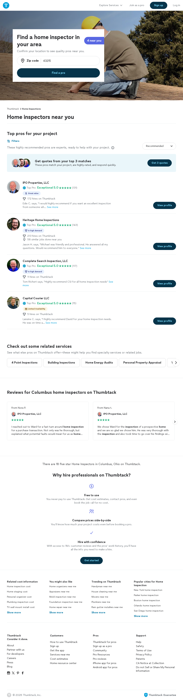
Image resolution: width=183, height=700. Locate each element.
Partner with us (15, 649)
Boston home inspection (147, 600)
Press (10, 662)
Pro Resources (101, 654)
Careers (11, 658)
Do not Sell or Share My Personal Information (155, 669)
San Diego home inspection (148, 611)
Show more (14, 612)
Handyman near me (102, 586)
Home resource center (63, 663)
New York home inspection (148, 590)
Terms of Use (144, 650)
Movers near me (100, 597)
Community (100, 650)
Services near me (60, 654)
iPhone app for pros (104, 663)
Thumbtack (13, 109)
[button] (29, 188)
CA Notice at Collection (150, 663)
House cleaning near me (104, 591)
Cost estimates (59, 658)
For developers (15, 653)
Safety (140, 646)
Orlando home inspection (147, 605)
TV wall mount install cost (21, 607)
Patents (140, 658)
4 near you (94, 40)
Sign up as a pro (102, 646)
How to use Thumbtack (63, 642)
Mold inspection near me (62, 597)
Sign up (54, 646)
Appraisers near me (59, 591)
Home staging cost (17, 591)
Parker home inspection (146, 595)
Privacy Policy (144, 654)
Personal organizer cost (19, 597)
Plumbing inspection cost (20, 602)
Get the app (57, 650)
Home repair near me (60, 607)
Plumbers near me (101, 602)
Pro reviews (99, 658)
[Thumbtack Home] (6, 5)
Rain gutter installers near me (107, 607)
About (10, 645)
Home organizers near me (62, 586)
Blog (9, 666)
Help (138, 642)
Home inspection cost (19, 586)
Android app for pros (105, 667)
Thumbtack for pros (104, 642)
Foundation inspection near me (65, 602)
